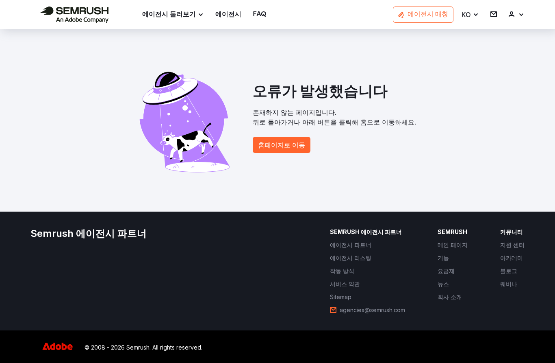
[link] (228, 15)
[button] (470, 15)
